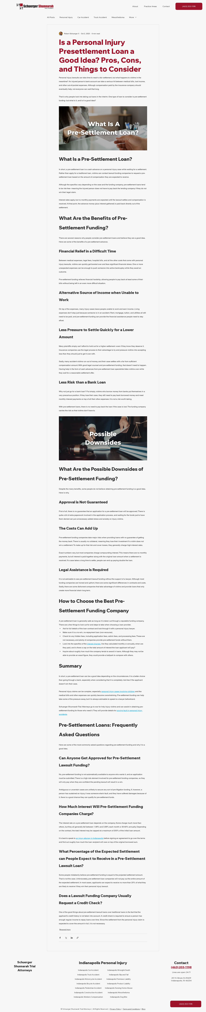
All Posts (51, 17)
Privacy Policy (115, 1009)
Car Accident (83, 17)
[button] (135, 6)
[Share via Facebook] (60, 938)
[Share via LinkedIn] (72, 938)
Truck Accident (100, 17)
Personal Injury (66, 17)
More (131, 17)
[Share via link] (77, 938)
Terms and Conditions (131, 1009)
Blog (143, 1009)
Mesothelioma (118, 17)
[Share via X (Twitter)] (66, 938)
